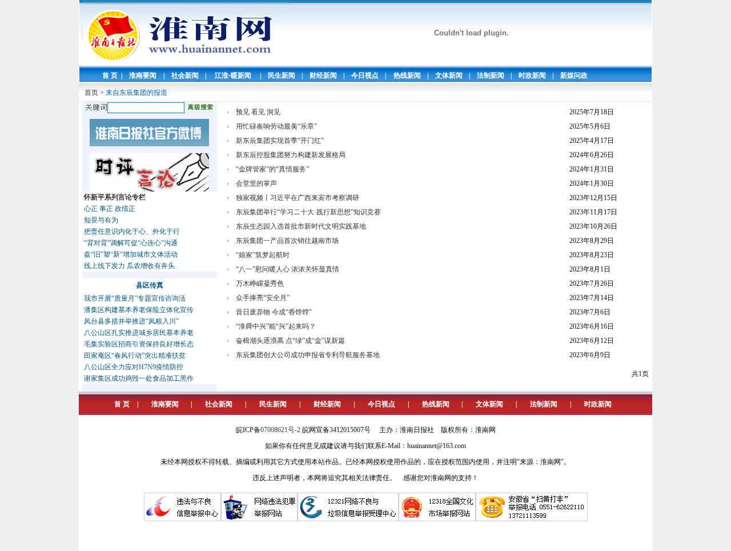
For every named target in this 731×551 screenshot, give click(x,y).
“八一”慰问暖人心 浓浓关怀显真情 (287, 269)
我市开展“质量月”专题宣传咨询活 (135, 298)
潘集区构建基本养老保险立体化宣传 (139, 310)
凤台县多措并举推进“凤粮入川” (131, 321)
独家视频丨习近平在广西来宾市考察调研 (297, 198)
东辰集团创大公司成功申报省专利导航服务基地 (308, 355)
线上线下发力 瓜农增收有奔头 (129, 266)
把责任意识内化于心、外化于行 (132, 231)
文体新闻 (449, 75)
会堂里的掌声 (256, 183)
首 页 (110, 75)
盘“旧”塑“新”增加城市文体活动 (131, 254)
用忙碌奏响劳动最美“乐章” (276, 126)
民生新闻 (281, 75)
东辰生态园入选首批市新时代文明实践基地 (301, 226)
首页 (91, 93)
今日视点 (365, 75)
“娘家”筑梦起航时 (263, 255)
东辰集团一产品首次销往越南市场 (287, 241)
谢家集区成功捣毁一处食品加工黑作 (139, 378)
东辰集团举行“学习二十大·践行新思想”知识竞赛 (308, 212)
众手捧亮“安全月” (263, 298)
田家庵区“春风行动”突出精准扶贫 (135, 356)
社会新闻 (185, 75)
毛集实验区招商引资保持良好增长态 (139, 344)
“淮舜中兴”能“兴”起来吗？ (276, 326)
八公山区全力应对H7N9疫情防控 (133, 367)
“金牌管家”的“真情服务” (272, 169)
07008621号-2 (280, 430)
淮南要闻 (142, 75)
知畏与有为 (101, 220)
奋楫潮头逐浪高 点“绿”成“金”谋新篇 (290, 341)
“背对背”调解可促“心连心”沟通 (131, 243)
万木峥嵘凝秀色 (260, 284)
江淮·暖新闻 (233, 75)
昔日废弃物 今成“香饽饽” (274, 312)
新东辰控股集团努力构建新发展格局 (291, 155)
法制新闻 (490, 75)
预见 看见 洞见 (258, 112)
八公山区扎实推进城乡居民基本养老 (139, 333)
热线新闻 (407, 75)
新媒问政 (574, 75)
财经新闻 (323, 75)
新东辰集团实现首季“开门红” (280, 141)
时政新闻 (532, 75)
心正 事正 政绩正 (109, 209)
